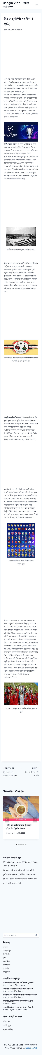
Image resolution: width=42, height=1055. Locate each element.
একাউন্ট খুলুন (7, 1025)
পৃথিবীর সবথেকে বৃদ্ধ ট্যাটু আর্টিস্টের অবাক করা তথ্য (19, 874)
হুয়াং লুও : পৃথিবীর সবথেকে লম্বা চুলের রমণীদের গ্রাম (20, 879)
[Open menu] (37, 4)
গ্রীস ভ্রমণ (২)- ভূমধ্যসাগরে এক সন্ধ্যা (10, 771)
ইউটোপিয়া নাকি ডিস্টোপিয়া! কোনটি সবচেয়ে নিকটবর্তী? (20, 995)
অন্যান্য (5, 947)
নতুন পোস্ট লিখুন (8, 1029)
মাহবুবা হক (11, 833)
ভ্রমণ (5, 957)
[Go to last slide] (7, 820)
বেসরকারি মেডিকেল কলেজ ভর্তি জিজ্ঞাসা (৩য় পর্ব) (18, 982)
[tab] (16, 844)
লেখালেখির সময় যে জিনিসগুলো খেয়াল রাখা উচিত (18, 989)
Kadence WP (31, 1048)
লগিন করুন (6, 1021)
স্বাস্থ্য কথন (6, 972)
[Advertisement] (21, 56)
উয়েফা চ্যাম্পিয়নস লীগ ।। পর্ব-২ (32, 771)
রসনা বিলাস (6, 961)
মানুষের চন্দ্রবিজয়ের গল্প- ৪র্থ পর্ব (13, 883)
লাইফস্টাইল (6, 965)
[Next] (35, 820)
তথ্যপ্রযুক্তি (7, 950)
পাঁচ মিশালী (6, 954)
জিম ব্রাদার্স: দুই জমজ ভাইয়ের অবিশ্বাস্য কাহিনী (18, 870)
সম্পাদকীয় (6, 968)
